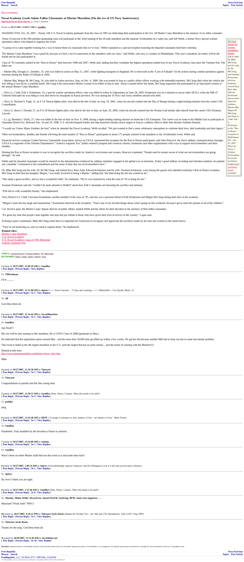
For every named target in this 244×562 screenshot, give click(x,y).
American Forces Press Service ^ (16, 21)
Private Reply (22, 269)
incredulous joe (49, 538)
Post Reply (8, 269)
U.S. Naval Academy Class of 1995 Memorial (26, 239)
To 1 (33, 293)
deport (44, 290)
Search (14, 5)
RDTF (44, 417)
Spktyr (43, 466)
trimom (45, 442)
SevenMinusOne (49, 314)
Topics (226, 5)
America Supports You (14, 242)
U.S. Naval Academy (13, 236)
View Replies (37, 269)
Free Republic (8, 2)
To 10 (34, 540)
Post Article (237, 5)
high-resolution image (234, 167)
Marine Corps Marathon (14, 233)
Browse (4, 5)
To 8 (33, 492)
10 (2, 514)
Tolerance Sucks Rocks (52, 514)
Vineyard (45, 369)
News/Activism (235, 2)
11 (2, 538)
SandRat (45, 266)
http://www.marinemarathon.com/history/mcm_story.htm (30, 353)
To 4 (33, 396)
